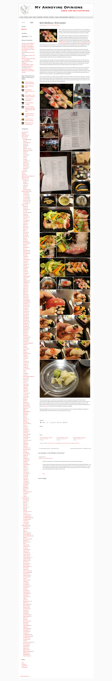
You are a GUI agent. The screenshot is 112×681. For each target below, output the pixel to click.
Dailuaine (25, 285)
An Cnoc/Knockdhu (26, 212)
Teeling (24, 470)
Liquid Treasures (26, 596)
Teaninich (25, 469)
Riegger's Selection (26, 616)
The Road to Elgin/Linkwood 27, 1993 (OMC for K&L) (48, 448)
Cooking (56, 17)
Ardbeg (24, 214)
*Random (23, 174)
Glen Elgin (25, 303)
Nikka (24, 420)
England (24, 151)
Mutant (24, 416)
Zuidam (24, 496)
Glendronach (25, 321)
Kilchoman (25, 378)
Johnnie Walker (26, 368)
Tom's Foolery (25, 473)
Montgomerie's (26, 607)
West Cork (25, 485)
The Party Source (26, 514)
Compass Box (25, 552)
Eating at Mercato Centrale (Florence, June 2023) (29, 91)
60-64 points (25, 192)
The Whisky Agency (27, 634)
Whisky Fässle (26, 649)
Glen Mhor (25, 309)
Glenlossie (25, 335)
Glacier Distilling (26, 302)
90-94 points (25, 201)
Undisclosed (25, 482)
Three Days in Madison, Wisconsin (46, 437)
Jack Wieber (25, 583)
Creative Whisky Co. (27, 557)
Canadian (25, 261)
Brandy (24, 182)
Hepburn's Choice (26, 575)
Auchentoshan (26, 220)
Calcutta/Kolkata (26, 142)
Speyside (25, 457)
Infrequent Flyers (26, 579)
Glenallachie (25, 317)
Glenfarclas (25, 324)
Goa (24, 153)
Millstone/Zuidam (26, 411)
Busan (24, 141)
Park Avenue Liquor (27, 511)
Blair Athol (25, 241)
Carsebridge (25, 267)
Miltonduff (25, 412)
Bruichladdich (25, 250)
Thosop (24, 640)
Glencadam (25, 320)
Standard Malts (39, 17)
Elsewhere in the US (53, 443)
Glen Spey (25, 315)
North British (25, 422)
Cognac (24, 185)
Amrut (24, 211)
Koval (24, 382)
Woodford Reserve (26, 491)
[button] (56, 96)
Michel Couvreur (26, 406)
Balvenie (24, 229)
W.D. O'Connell (26, 643)
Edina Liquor (25, 507)
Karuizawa (25, 373)
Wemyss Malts (26, 645)
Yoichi (24, 494)
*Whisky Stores (24, 177)
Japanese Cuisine (63, 443)
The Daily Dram (26, 631)
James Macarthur (26, 586)
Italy (24, 157)
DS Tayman (25, 561)
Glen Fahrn (25, 567)
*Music (23, 173)
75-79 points (25, 197)
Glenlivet (24, 332)
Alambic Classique (26, 532)
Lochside (25, 394)
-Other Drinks (24, 179)
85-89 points (25, 200)
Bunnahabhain (26, 253)
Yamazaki (25, 493)
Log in (23, 662)
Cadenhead (25, 545)
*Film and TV (24, 136)
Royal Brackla (25, 447)
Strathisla (25, 461)
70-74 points (25, 195)
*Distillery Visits (24, 135)
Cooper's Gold (26, 555)
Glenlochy (25, 334)
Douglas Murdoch (26, 560)
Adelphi (24, 531)
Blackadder (25, 540)
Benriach (24, 233)
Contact (30, 17)
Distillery (23, 204)
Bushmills (25, 255)
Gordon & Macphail (26, 572)
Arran (24, 218)
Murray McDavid (26, 608)
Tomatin (24, 475)
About (22, 17)
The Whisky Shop (26, 519)
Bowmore (25, 244)
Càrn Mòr (25, 548)
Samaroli (24, 617)
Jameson (25, 364)
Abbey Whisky (25, 528)
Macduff (24, 400)
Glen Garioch (25, 305)
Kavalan (24, 375)
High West (25, 352)
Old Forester (25, 429)
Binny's (24, 504)
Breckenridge (25, 247)
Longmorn (25, 396)
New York (25, 165)
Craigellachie (25, 282)
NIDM (23, 70)
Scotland (24, 168)
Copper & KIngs (26, 276)
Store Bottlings (24, 498)
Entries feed (24, 664)
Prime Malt (25, 613)
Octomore (25, 426)
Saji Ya (45, 406)
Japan (24, 159)
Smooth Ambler (26, 453)
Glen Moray (25, 311)
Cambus (24, 258)
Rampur (24, 441)
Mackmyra (25, 402)
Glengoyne (25, 329)
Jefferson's (25, 365)
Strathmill (25, 463)
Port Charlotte (25, 437)
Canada (24, 144)
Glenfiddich (25, 326)
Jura (24, 370)
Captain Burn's (26, 546)
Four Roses (25, 299)
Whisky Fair (25, 648)
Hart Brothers (25, 573)
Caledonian (25, 256)
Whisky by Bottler (25, 525)
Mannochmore (26, 405)
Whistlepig (25, 487)
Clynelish (25, 271)
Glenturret (25, 341)
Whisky (34, 17)
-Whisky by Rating (25, 191)
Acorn (24, 529)
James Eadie (25, 584)
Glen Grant (25, 306)
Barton (24, 230)
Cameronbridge (26, 259)
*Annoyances (24, 132)
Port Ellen (25, 438)
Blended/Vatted (26, 242)
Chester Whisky (26, 549)
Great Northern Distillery (27, 343)
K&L (24, 508)
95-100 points (25, 203)
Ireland (24, 156)
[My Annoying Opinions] (56, 10)
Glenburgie (25, 318)
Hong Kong (25, 154)
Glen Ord (25, 312)
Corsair (24, 279)
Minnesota (25, 163)
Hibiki (24, 350)
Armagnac (25, 180)
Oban (24, 425)
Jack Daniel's (25, 362)
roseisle (24, 446)
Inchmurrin (25, 358)
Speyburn (25, 455)
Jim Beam (25, 367)
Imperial (24, 355)
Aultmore (25, 223)
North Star (25, 610)
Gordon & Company (27, 570)
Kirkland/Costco (26, 592)
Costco (24, 505)
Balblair (24, 224)
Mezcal (24, 186)
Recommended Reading (64, 17)
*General (23, 171)
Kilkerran (24, 379)
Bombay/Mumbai (26, 139)
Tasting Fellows (26, 630)
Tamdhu (24, 467)
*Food (48, 443)
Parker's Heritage (26, 434)
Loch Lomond (25, 393)
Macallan (25, 399)
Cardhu (24, 265)
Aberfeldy (25, 206)
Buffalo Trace (25, 252)
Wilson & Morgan (26, 655)
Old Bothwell (25, 611)
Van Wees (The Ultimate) (27, 642)
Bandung (88, 41)
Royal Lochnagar (26, 449)
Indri (24, 359)
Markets (24, 162)
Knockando (25, 381)
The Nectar (25, 633)
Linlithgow (25, 390)
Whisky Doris (25, 646)
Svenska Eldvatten (26, 628)
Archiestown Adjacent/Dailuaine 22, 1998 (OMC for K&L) (81, 448)
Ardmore (24, 215)
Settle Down (80, 43)
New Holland (25, 419)
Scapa (24, 450)
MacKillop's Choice (26, 601)
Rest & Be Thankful (26, 614)
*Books (23, 133)
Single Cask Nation (26, 625)
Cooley (24, 274)
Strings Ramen (63, 41)
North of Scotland (26, 423)
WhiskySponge (26, 654)
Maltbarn (24, 602)
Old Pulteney (25, 431)
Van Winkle (25, 484)
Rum (24, 188)
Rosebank (25, 444)
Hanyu (24, 346)
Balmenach (25, 227)
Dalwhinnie (25, 289)
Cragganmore (25, 280)
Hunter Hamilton (26, 576)
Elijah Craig (25, 296)
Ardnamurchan (26, 217)
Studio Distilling (26, 464)
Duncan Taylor (26, 563)
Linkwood (25, 388)
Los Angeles (25, 160)
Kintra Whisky (25, 590)
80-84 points (25, 198)
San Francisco (26, 166)
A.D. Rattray (25, 526)
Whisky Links (71, 17)
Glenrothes (25, 338)
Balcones (25, 226)
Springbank (25, 458)
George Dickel (25, 300)
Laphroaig (25, 385)
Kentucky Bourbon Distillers (28, 376)
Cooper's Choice (26, 554)
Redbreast (25, 443)
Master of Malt (26, 605)
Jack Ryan (25, 581)
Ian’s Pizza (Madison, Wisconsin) (62, 437)
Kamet (24, 371)
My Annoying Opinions (55, 25)
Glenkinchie (25, 330)
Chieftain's (25, 551)
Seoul (24, 170)
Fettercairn (25, 297)
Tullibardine (25, 479)
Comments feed (25, 665)
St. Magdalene (26, 460)
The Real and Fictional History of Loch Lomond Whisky (29, 115)
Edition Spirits (25, 564)
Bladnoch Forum (26, 542)
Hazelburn (25, 347)
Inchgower (25, 356)
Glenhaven (25, 569)
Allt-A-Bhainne (25, 209)
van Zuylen (25, 523)
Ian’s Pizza (62, 43)
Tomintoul (25, 476)
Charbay (24, 268)
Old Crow (25, 428)
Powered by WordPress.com (25, 676)
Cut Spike (25, 283)
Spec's (24, 513)
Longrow (24, 397)
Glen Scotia (25, 314)
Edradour (25, 294)
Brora (24, 248)
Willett (24, 490)
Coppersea (25, 277)
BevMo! (24, 502)
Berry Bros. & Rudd (26, 538)
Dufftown (24, 293)
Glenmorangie (25, 337)
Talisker (24, 466)
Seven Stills (25, 452)
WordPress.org (24, 667)
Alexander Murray (26, 534)
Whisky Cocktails (26, 189)
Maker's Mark (25, 403)
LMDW (24, 510)
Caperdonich (25, 264)
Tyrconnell (25, 481)
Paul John (25, 435)
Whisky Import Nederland (28, 651)
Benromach (25, 236)
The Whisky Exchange (27, 517)
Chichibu (24, 270)
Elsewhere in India (26, 148)
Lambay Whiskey (26, 593)
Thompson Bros (26, 639)
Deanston (25, 291)
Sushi (70, 443)
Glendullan (25, 323)
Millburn (24, 409)
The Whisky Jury (26, 637)
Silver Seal (25, 624)
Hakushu (24, 344)
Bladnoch (25, 239)
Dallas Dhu (25, 286)
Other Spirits (46, 17)
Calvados (25, 183)
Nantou (24, 417)
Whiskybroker (25, 652)
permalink (77, 443)
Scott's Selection (26, 620)
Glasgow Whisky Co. (27, 566)
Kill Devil (24, 589)
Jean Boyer (25, 587)
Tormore (24, 478)
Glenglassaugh (26, 327)
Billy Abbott (24, 46)
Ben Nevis (25, 232)
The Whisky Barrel (26, 516)
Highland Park (25, 353)
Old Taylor (25, 432)
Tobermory (25, 472)
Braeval (24, 245)
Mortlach (24, 414)
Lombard (25, 599)
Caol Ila (24, 262)
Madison (67, 443)
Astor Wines (25, 501)
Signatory (25, 622)
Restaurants (52, 17)
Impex (24, 578)
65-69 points (25, 194)
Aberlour (24, 207)
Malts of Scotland (26, 604)
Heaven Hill (25, 349)
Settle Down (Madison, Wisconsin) (79, 437)
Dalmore (24, 288)
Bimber (24, 238)
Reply (44, 473)
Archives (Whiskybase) (27, 535)
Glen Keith (25, 308)
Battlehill (24, 537)
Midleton (24, 408)
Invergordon (25, 361)
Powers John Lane (26, 440)
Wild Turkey (25, 488)
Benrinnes (25, 235)
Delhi (24, 147)
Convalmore (25, 273)
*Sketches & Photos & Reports (27, 176)
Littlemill (24, 391)
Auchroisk (25, 221)
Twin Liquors (25, 522)
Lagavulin (25, 384)
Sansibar (24, 619)
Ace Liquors (25, 499)
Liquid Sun (25, 595)
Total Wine (25, 520)
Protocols (26, 17)
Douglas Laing (26, 558)
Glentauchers (25, 340)
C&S (24, 543)
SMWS (24, 627)
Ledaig (24, 387)
